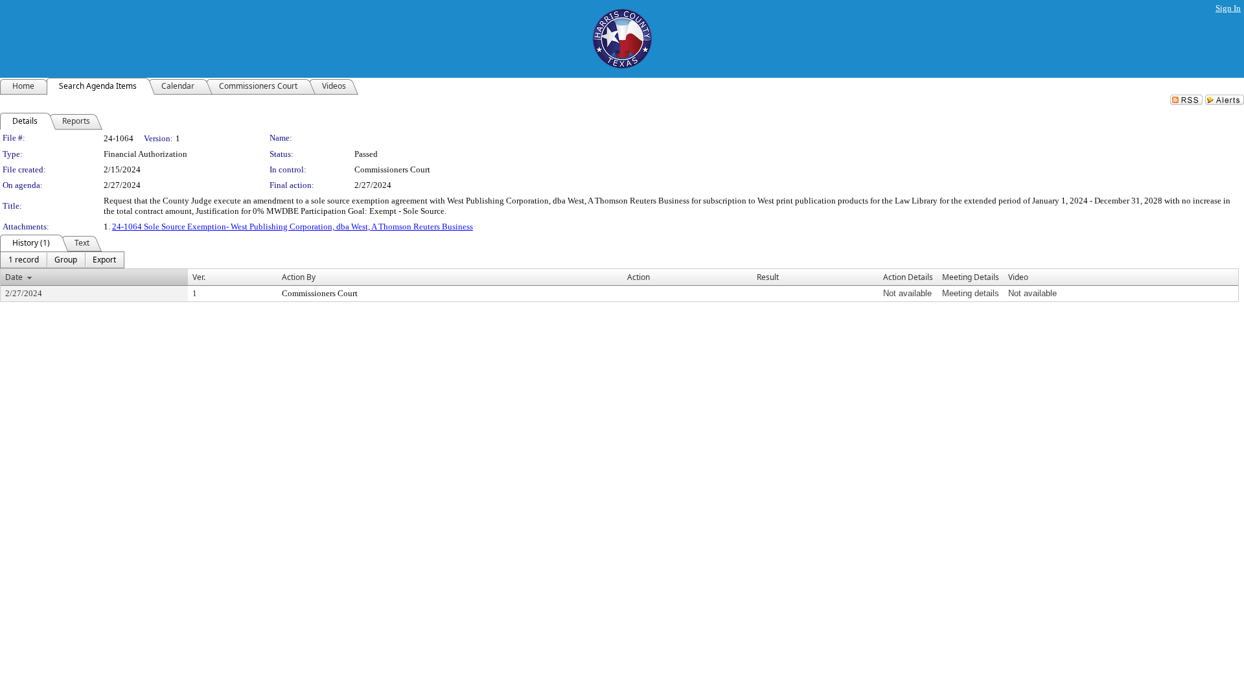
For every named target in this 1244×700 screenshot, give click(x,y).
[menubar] (62, 259)
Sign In (1228, 8)
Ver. (198, 277)
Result (768, 277)
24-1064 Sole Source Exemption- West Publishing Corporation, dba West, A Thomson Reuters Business (292, 226)
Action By (299, 277)
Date (14, 277)
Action (638, 277)
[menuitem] (24, 260)
